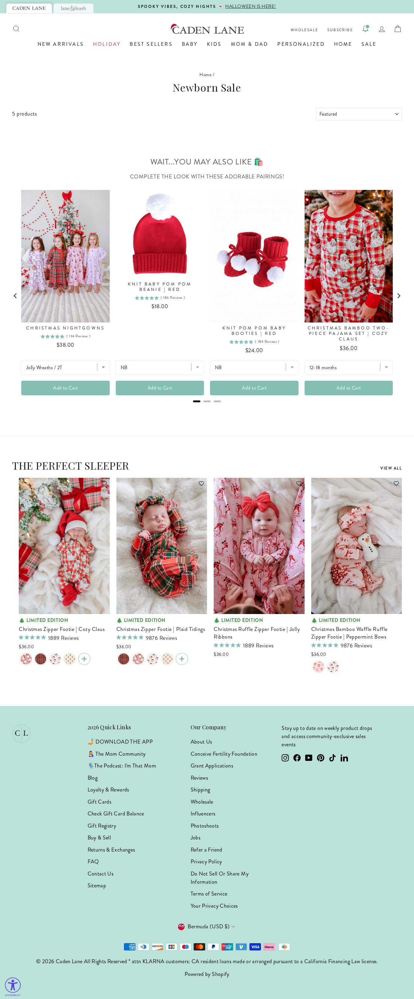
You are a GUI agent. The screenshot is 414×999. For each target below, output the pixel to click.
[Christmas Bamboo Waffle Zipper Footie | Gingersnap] (70, 659)
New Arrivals (61, 44)
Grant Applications (212, 766)
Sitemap (97, 885)
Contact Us (101, 874)
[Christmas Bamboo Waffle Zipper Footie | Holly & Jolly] (55, 659)
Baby (190, 44)
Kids (214, 44)
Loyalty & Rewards (108, 790)
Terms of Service (209, 894)
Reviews (199, 778)
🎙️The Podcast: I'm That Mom (122, 766)
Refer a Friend (206, 850)
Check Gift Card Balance (116, 814)
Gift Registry (102, 826)
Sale (369, 44)
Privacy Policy (206, 862)
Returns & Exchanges (111, 850)
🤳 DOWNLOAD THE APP (120, 742)
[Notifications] (365, 29)
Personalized (301, 44)
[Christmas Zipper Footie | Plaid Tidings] (41, 659)
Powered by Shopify (207, 974)
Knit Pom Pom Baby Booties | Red (254, 331)
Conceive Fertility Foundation (224, 754)
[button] (101, 486)
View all (391, 468)
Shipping (200, 790)
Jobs (195, 838)
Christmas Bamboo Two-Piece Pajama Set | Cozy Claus (349, 334)
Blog (93, 778)
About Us (201, 742)
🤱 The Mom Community (117, 754)
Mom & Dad (250, 44)
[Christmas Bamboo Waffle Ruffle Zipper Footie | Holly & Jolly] (333, 667)
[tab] (29, 8)
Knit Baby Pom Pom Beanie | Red (160, 287)
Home (343, 44)
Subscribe (340, 30)
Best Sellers (151, 44)
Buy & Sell (99, 838)
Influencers (203, 814)
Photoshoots (205, 826)
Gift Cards (100, 802)
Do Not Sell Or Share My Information (220, 878)
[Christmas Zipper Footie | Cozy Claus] (26, 659)
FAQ (93, 862)
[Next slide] (398, 296)
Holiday (107, 44)
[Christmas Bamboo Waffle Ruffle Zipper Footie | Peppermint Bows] (318, 667)
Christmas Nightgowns (65, 328)
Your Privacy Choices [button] (214, 906)
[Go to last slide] (15, 296)
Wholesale (305, 30)
